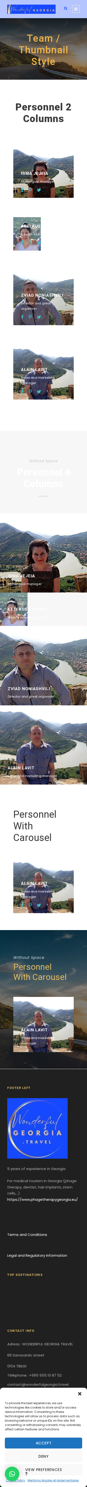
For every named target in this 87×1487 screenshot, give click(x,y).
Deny (43, 1456)
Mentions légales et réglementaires (53, 1480)
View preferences (43, 1469)
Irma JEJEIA (34, 173)
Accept (43, 1443)
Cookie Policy (15, 1480)
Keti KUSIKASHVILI (42, 226)
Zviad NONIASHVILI (42, 295)
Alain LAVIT (34, 369)
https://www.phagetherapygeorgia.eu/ (42, 1199)
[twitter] (39, 190)
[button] (79, 1393)
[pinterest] (30, 190)
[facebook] (22, 190)
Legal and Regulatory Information (37, 1255)
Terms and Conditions (27, 1234)
